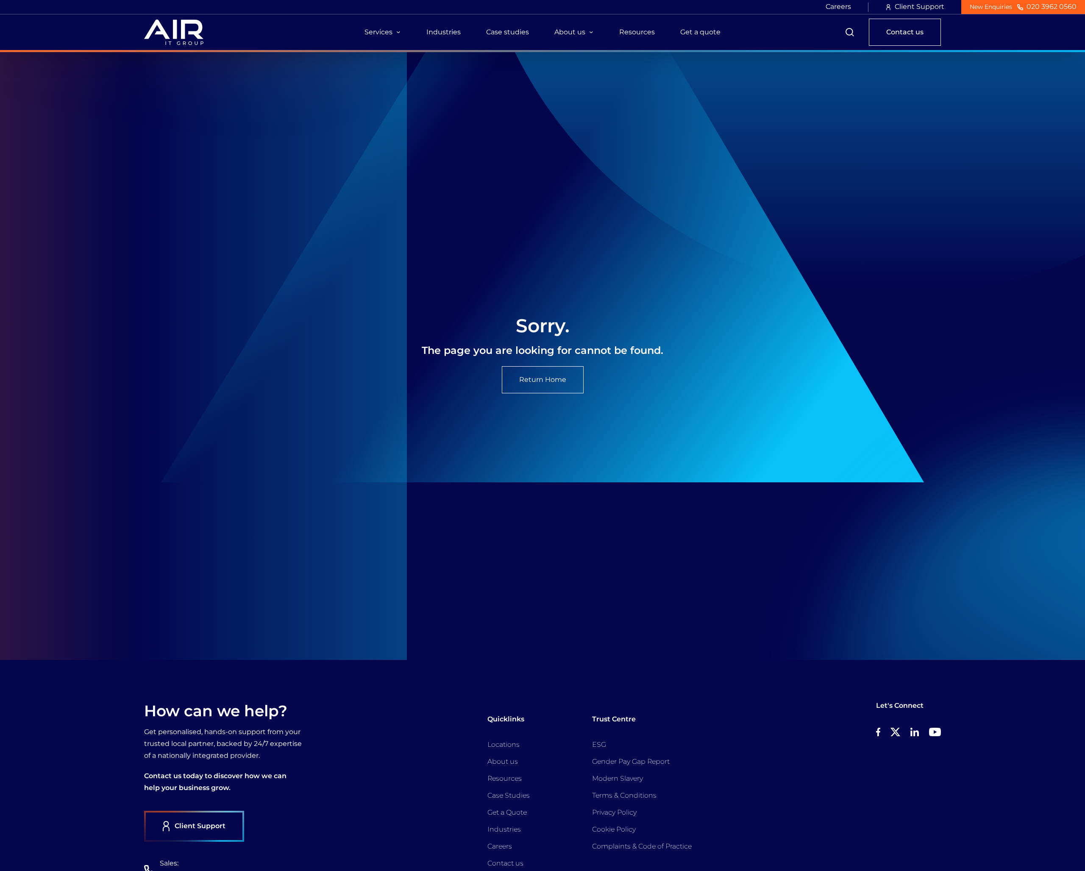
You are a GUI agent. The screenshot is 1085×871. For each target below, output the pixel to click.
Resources (637, 32)
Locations (503, 744)
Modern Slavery (617, 778)
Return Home (542, 380)
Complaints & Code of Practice (642, 846)
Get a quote (700, 32)
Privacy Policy (614, 812)
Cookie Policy (614, 829)
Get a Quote (507, 812)
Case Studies (508, 795)
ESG (599, 744)
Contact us (505, 863)
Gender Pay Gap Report (631, 761)
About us (502, 761)
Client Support (919, 7)
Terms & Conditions (624, 795)
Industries (443, 32)
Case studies (507, 32)
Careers (838, 7)
